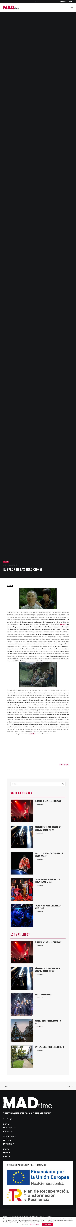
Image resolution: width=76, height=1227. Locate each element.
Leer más (25, 1224)
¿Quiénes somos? (63, 1)
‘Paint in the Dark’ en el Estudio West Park (48, 907)
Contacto (70, 1)
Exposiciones (7, 1144)
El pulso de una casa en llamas (48, 801)
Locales (6, 1149)
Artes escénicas (8, 1136)
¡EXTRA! (6, 561)
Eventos (6, 1140)
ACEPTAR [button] (47, 1224)
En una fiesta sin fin (43, 994)
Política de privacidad (31, 1216)
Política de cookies (45, 1216)
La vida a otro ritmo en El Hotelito (49, 1047)
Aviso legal (19, 1216)
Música (5, 1153)
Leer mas (40, 804)
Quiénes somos (8, 1128)
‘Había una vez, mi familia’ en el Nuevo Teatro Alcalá (48, 880)
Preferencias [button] (34, 1224)
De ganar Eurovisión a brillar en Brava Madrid (49, 854)
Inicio (5, 1124)
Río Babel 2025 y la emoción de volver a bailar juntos (48, 828)
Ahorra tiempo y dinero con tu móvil (48, 1022)
